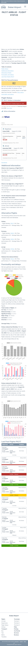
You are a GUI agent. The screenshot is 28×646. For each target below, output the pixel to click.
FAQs (15, 627)
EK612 (12, 233)
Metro (3, 635)
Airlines (3, 627)
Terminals (17, 619)
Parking (16, 629)
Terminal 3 (17, 625)
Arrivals (3, 621)
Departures (4, 623)
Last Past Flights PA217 (7, 76)
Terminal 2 (17, 623)
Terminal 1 (16, 621)
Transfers (3, 637)
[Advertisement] (14, 33)
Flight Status (4, 69)
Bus (2, 631)
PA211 (12, 223)
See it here (9, 108)
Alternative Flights (6, 72)
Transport (4, 629)
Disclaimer (17, 641)
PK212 (12, 259)
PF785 (12, 249)
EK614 (12, 239)
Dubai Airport (14, 7)
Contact (21, 641)
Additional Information (7, 70)
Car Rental (17, 631)
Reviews (16, 635)
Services (16, 633)
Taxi (2, 633)
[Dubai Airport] (3, 6)
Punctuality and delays (7, 74)
